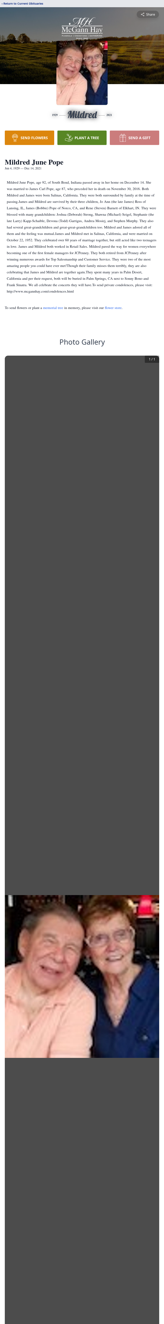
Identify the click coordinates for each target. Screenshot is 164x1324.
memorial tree (53, 307)
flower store (113, 307)
